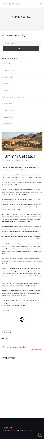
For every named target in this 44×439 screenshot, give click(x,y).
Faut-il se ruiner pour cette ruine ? (15, 347)
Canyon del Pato (7, 124)
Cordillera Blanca (7, 117)
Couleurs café (6, 90)
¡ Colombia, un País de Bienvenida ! (13, 97)
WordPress (28, 430)
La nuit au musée (7, 77)
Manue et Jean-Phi (21, 160)
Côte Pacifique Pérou (8, 110)
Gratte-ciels (5, 83)
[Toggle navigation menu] (40, 4)
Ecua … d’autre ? (7, 104)
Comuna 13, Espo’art (8, 70)
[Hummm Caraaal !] (22, 142)
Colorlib (12, 430)
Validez (21, 48)
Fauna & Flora (6, 63)
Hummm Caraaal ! (18, 156)
